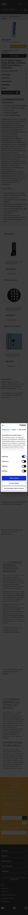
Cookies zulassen (14, 478)
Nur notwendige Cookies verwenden (14, 488)
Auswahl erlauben (14, 483)
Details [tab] (14, 429)
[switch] (24, 461)
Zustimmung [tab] (5, 429)
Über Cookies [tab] (22, 429)
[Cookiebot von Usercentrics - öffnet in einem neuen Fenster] (19, 425)
